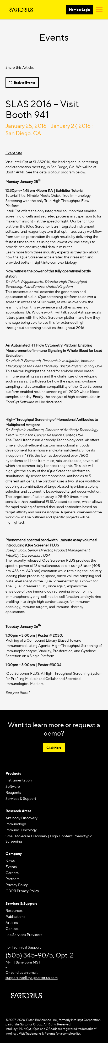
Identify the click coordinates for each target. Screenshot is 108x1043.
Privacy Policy (17, 884)
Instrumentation (19, 780)
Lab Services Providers (24, 934)
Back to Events (24, 82)
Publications (15, 916)
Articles (12, 922)
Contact (12, 928)
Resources (14, 910)
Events (11, 866)
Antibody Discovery (21, 818)
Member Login (79, 10)
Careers (12, 872)
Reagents (13, 792)
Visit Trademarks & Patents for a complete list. (50, 1033)
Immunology (16, 824)
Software (13, 786)
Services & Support (21, 798)
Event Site (14, 153)
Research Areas (18, 810)
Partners (12, 878)
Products (13, 773)
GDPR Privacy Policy (22, 890)
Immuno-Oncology (21, 830)
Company (14, 853)
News (10, 860)
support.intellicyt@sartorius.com (32, 977)
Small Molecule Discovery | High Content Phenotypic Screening (49, 838)
